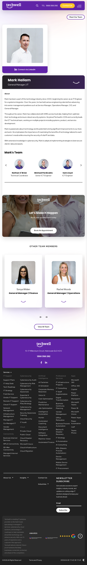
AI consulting (61, 445)
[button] (6, 165)
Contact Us (42, 478)
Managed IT (8, 420)
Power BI (74, 408)
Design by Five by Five (71, 560)
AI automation (62, 441)
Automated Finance (46, 442)
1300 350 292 (52, 5)
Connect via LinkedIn (26, 69)
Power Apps (76, 418)
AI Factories (43, 382)
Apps (73, 376)
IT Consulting (61, 388)
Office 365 (75, 386)
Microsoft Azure (26, 444)
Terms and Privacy (35, 560)
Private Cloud (25, 431)
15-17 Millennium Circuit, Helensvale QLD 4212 (43, 351)
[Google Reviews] (68, 536)
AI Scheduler (44, 386)
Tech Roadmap (9, 387)
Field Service (8, 394)
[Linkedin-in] (46, 362)
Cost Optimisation (46, 399)
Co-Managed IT (9, 423)
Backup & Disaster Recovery (60, 431)
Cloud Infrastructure (28, 447)
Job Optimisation (45, 408)
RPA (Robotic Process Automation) (61, 450)
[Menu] (79, 6)
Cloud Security (26, 419)
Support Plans (9, 380)
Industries (42, 484)
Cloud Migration (26, 451)
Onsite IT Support (10, 397)
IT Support (7, 376)
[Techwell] (13, 5)
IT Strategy (7, 390)
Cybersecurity (25, 376)
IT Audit (23, 422)
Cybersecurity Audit (28, 380)
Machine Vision (45, 439)
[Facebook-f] (41, 362)
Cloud (22, 427)
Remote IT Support (11, 401)
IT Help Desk (8, 383)
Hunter (41, 418)
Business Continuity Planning (60, 406)
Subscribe (63, 510)
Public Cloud (25, 435)
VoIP (73, 427)
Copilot (74, 389)
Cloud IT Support (10, 405)
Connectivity (8, 434)
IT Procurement (62, 468)
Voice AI (42, 395)
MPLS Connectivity (11, 444)
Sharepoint (75, 399)
